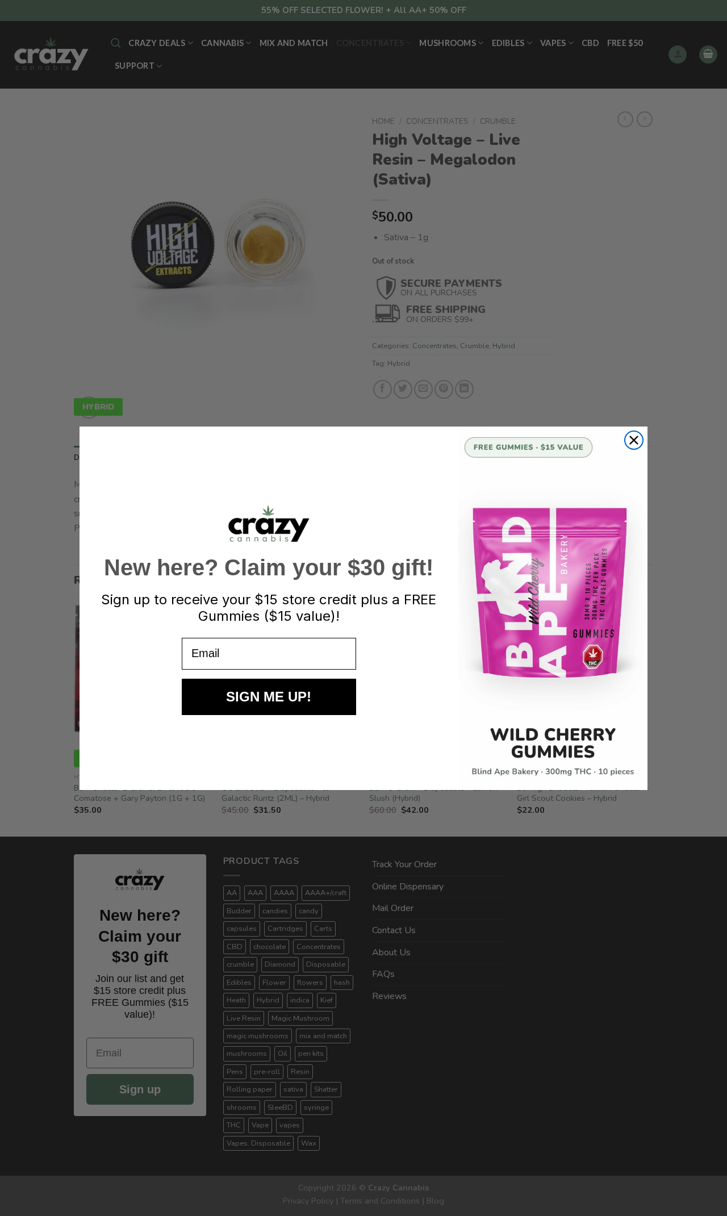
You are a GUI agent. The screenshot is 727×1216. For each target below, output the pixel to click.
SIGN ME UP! (268, 696)
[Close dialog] (634, 440)
